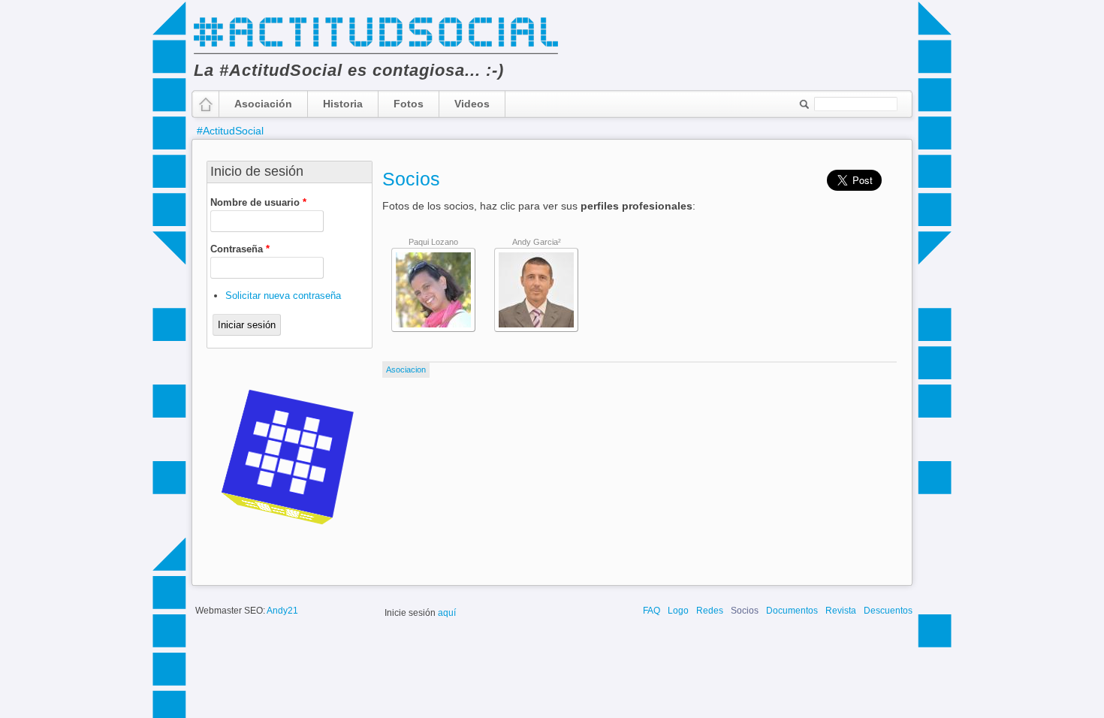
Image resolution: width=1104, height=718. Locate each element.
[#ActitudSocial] (376, 53)
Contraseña (240, 249)
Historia (343, 104)
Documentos (792, 610)
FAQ (651, 610)
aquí (447, 613)
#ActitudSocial (230, 131)
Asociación (263, 104)
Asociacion (406, 369)
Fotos (409, 104)
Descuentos (888, 610)
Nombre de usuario (258, 202)
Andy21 (282, 610)
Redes (709, 610)
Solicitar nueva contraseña (283, 295)
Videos (472, 104)
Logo (678, 610)
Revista (840, 610)
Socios (411, 178)
